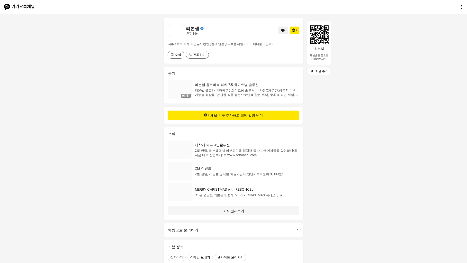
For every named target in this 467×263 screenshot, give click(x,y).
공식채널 (202, 28)
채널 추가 (321, 71)
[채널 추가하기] (294, 30)
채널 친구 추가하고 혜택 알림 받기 (236, 115)
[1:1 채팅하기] (283, 30)
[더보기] (460, 7)
